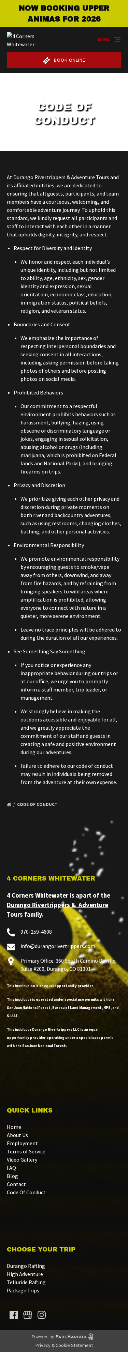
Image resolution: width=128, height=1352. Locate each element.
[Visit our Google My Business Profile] (27, 1315)
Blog (12, 1175)
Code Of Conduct (38, 804)
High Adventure (25, 1274)
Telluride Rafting (26, 1282)
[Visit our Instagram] (42, 1315)
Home (14, 1126)
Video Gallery (22, 1159)
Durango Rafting (26, 1265)
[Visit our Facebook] (14, 1315)
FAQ (11, 1167)
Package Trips (23, 1290)
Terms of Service (26, 1151)
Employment (22, 1143)
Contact (16, 1184)
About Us (17, 1135)
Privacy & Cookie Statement (64, 1345)
